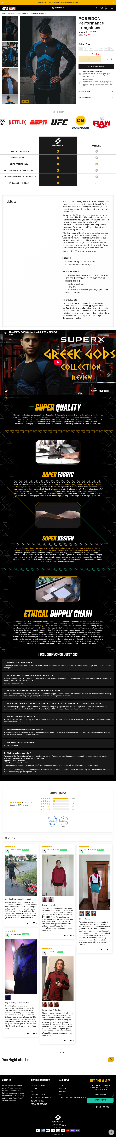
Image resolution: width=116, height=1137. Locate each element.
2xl (106, 49)
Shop (61, 1085)
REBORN (62, 1088)
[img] (10, 846)
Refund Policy (37, 1101)
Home (4, 13)
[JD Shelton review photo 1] (58, 978)
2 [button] (56, 1052)
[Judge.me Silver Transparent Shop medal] (63, 820)
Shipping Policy (93, 305)
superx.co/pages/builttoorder (15, 683)
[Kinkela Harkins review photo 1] (58, 875)
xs (81, 49)
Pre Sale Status (38, 1085)
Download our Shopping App (72, 1098)
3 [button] (60, 1052)
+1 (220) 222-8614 (58, 1127)
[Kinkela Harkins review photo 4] (93, 913)
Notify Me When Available (96, 66)
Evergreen (18, 13)
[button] (83, 32)
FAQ (32, 1091)
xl (101, 49)
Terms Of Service (39, 1104)
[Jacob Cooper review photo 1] (21, 966)
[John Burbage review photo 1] (21, 875)
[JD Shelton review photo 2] (45, 1004)
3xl (111, 49)
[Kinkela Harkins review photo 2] (45, 899)
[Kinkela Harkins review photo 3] (51, 899)
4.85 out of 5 (27, 802)
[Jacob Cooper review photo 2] (8, 997)
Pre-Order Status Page (77, 308)
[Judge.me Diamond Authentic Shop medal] (52, 820)
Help (61, 1095)
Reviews (62, 1091)
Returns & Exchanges (41, 1098)
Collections (10, 13)
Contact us (36, 1088)
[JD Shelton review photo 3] (51, 1004)
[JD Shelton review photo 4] (56, 1004)
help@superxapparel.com (26, 771)
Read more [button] (46, 930)
